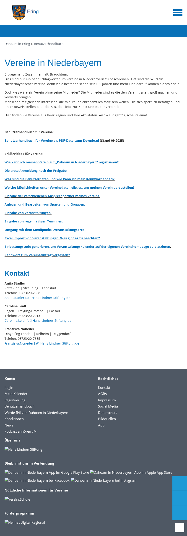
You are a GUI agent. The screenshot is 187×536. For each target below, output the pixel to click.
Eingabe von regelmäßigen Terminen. (34, 221)
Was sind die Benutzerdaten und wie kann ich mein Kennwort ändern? (60, 179)
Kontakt (104, 387)
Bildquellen (107, 418)
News (9, 425)
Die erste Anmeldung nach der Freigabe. (36, 170)
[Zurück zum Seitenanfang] (179, 527)
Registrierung (15, 400)
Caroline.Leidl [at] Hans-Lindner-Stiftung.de (38, 320)
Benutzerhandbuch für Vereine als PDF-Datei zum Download (52, 140)
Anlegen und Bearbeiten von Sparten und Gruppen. (45, 204)
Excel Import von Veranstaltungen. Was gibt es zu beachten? (52, 238)
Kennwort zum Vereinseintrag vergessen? (37, 255)
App (101, 425)
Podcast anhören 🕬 (20, 431)
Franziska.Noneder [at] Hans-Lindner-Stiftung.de (42, 343)
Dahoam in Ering (17, 44)
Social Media (108, 406)
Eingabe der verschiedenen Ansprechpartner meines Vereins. (52, 196)
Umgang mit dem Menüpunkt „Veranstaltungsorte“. (45, 229)
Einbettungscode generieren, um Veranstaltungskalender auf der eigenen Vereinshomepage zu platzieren (87, 246)
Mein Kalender (16, 393)
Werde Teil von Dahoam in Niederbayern (36, 412)
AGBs (102, 393)
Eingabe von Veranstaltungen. (28, 213)
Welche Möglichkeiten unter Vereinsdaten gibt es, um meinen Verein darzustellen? (70, 187)
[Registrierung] (179, 483)
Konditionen (14, 418)
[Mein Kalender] (179, 512)
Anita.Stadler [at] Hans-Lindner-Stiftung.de (37, 297)
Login (9, 387)
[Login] (179, 498)
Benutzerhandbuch (49, 44)
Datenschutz (107, 412)
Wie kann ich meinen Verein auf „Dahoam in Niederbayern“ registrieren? (62, 162)
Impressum (107, 400)
